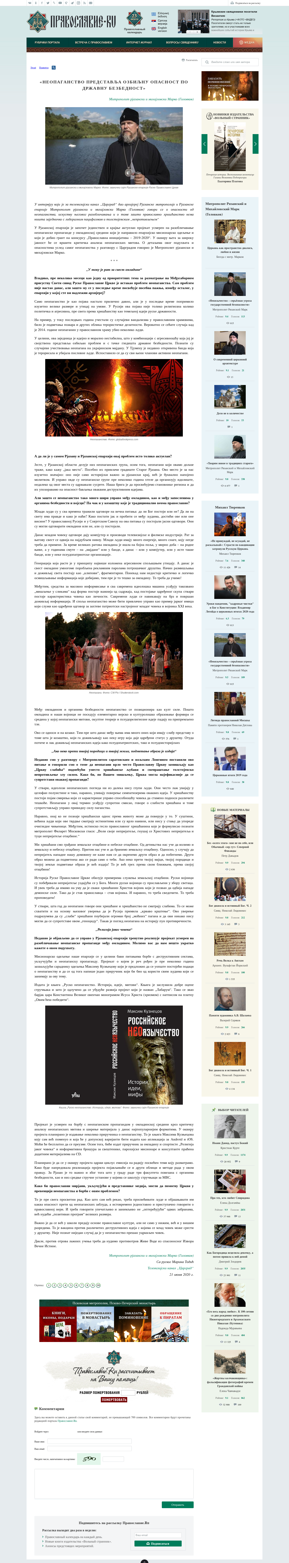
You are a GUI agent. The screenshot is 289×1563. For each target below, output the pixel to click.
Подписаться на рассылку (247, 3)
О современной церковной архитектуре (230, 361)
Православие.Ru (67, 1421)
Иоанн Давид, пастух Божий (230, 1143)
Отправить (177, 1505)
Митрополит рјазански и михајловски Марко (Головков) (151, 99)
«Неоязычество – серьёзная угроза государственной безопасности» (230, 302)
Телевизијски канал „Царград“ (171, 1268)
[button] (190, 32)
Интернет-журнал (139, 42)
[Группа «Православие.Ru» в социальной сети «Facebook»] (42, 3)
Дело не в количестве (230, 413)
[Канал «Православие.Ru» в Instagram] (78, 3)
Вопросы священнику (182, 42)
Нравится (44, 67)
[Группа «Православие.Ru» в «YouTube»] (60, 3)
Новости (219, 42)
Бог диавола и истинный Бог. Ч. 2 (230, 906)
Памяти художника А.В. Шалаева (230, 1015)
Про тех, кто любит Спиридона (230, 1198)
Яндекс (67, 1431)
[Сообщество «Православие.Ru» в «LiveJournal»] (54, 3)
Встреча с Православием (93, 42)
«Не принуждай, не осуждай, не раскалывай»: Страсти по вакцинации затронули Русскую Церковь (230, 545)
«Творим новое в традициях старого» (230, 463)
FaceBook (53, 1431)
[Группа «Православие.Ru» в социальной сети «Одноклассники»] (36, 3)
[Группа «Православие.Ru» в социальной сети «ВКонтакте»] (30, 3)
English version (162, 29)
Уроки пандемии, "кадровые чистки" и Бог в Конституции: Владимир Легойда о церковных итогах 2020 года (230, 607)
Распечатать (192, 60)
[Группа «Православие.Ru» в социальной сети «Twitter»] (48, 3)
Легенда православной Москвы (230, 720)
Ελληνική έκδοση (163, 15)
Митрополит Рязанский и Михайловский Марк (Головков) (225, 209)
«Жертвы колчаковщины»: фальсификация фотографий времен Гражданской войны (230, 1382)
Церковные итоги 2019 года (230, 775)
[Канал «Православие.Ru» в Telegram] (72, 3)
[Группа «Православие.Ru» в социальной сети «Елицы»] (66, 3)
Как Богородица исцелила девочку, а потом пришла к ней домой (230, 1255)
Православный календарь (134, 31)
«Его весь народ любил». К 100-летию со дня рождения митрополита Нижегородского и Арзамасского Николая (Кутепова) (230, 1317)
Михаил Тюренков (230, 507)
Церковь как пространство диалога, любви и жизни (230, 250)
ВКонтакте (60, 1431)
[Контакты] (91, 3)
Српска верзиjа (162, 22)
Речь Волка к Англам (230, 960)
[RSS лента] (85, 3)
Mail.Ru (74, 1431)
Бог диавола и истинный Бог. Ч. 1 (230, 1070)
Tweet (33, 67)
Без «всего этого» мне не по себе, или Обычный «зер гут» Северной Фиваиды (230, 847)
